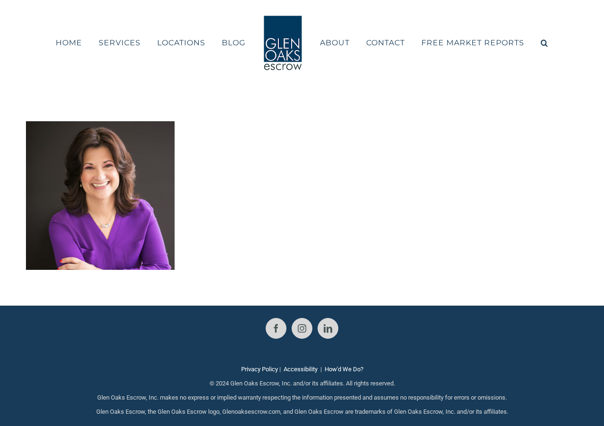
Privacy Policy (259, 369)
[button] (519, 43)
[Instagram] (302, 328)
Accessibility (301, 369)
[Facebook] (276, 328)
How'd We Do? (344, 369)
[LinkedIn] (328, 328)
